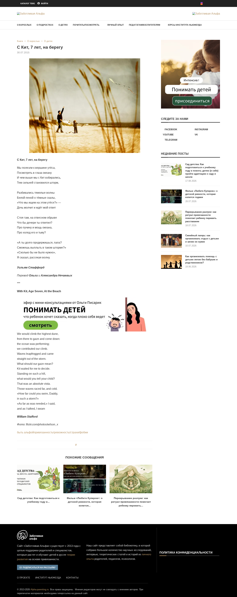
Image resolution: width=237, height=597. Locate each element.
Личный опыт (115, 25)
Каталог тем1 (27, 3)
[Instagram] (202, 3)
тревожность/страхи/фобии (70, 432)
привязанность (43, 432)
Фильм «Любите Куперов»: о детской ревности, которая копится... (85, 502)
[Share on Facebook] (80, 445)
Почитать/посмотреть (86, 25)
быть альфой (25, 432)
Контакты (72, 577)
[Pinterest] (206, 3)
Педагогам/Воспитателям (144, 25)
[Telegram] (219, 3)
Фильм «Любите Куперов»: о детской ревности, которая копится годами (201, 194)
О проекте (23, 577)
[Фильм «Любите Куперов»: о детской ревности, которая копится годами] (84, 479)
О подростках (45, 25)
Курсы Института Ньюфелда (185, 25)
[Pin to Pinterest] (85, 445)
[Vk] (214, 3)
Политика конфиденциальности (186, 552)
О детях (63, 25)
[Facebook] (197, 3)
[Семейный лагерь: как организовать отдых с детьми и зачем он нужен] (171, 241)
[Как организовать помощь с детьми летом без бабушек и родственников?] (171, 262)
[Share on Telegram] (88, 445)
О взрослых (24, 25)
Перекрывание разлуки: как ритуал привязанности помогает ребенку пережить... (131, 502)
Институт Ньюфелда (48, 577)
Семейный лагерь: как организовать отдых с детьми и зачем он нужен (202, 238)
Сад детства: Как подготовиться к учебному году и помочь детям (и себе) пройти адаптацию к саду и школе (201, 170)
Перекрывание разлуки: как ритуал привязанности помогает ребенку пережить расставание (201, 217)
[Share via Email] (92, 445)
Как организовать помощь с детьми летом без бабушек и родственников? (201, 259)
